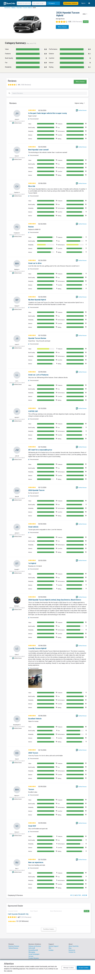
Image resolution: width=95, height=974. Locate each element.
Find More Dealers (48, 929)
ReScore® (32, 948)
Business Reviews (14, 946)
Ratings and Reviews (35, 946)
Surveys (31, 956)
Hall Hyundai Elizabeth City (18, 914)
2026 (84, 14)
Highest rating (79, 103)
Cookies (51, 950)
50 (85, 895)
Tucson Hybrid (27, 7)
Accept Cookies (83, 968)
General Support (53, 946)
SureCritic (7, 7)
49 (83, 895)
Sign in (83, 3)
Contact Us (72, 952)
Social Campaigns (34, 954)
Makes (13, 7)
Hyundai (19, 7)
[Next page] (86, 895)
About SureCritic (74, 946)
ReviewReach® (33, 950)
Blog (70, 948)
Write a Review (62, 27)
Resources (72, 950)
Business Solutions (71, 3)
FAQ (50, 948)
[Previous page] (71, 895)
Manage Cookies (68, 968)
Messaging (32, 952)
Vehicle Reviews (13, 948)
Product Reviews (34, 958)
